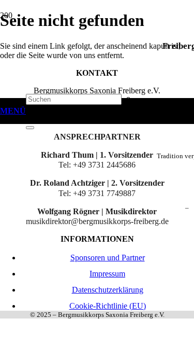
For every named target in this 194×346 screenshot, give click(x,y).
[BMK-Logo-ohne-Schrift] (77, 204)
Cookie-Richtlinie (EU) (107, 305)
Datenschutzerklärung (107, 289)
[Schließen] (30, 127)
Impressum (107, 273)
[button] (13, 111)
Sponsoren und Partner (107, 257)
